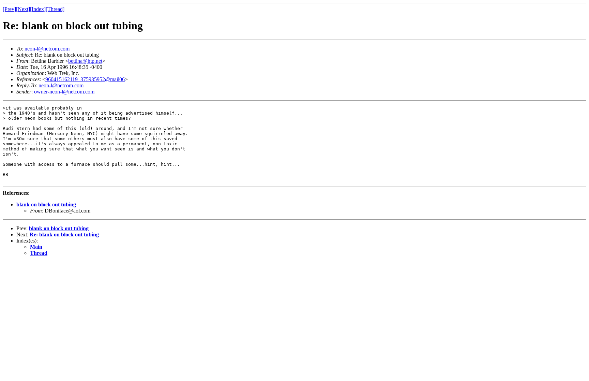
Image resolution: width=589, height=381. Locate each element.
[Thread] (55, 9)
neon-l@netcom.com (47, 49)
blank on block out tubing (46, 204)
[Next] (23, 9)
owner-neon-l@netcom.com (64, 91)
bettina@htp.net (85, 61)
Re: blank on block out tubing (64, 234)
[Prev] (9, 9)
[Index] (38, 9)
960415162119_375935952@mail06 (85, 79)
